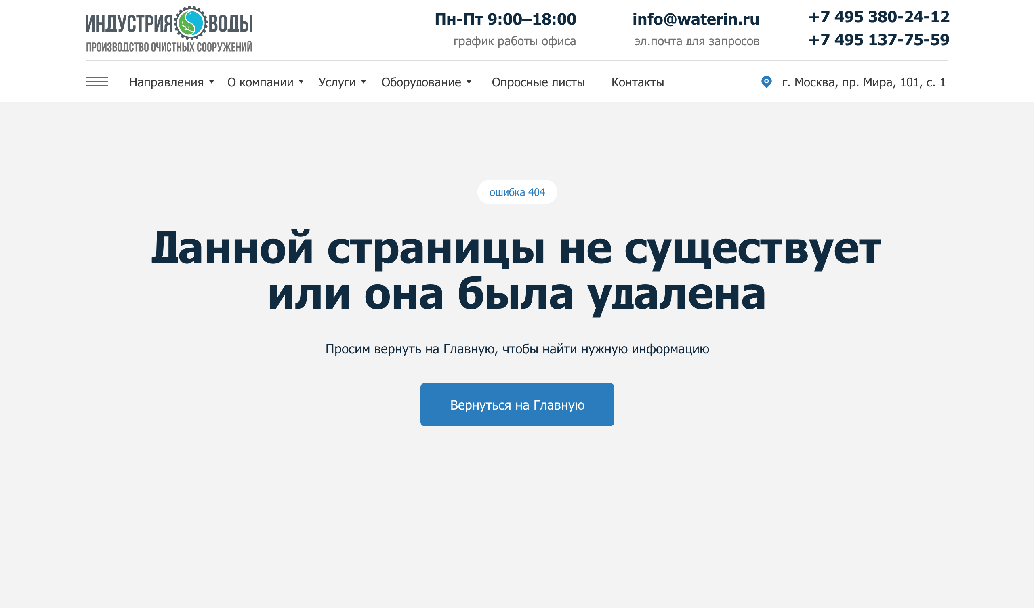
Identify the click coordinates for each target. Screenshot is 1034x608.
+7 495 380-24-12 (879, 16)
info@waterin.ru (696, 18)
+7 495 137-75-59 (879, 39)
